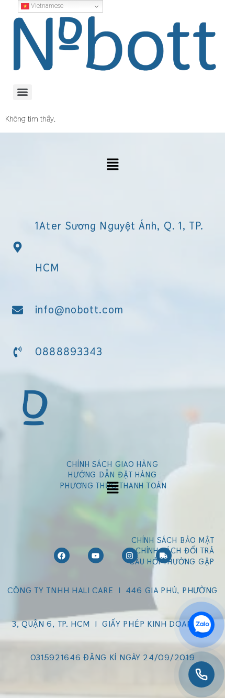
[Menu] (22, 92)
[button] (112, 165)
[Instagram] (130, 555)
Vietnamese (46, 5)
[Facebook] (62, 555)
